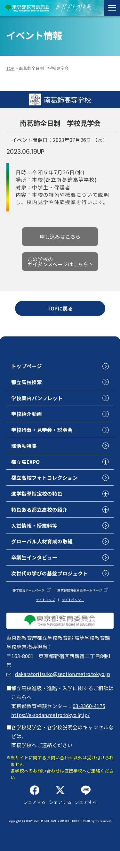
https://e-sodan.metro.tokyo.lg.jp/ (50, 714)
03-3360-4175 (89, 705)
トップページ (26, 365)
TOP (10, 68)
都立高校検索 (26, 381)
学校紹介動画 (26, 413)
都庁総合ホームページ (28, 590)
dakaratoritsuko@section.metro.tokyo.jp (62, 673)
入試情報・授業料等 (34, 525)
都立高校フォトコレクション (44, 477)
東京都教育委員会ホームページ (79, 590)
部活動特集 (24, 445)
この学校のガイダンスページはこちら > (60, 261)
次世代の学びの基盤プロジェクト (49, 573)
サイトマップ (45, 600)
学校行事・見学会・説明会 (42, 429)
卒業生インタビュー (34, 557)
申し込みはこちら (60, 236)
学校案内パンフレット (37, 397)
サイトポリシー (73, 600)
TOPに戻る (60, 308)
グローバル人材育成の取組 (42, 541)
